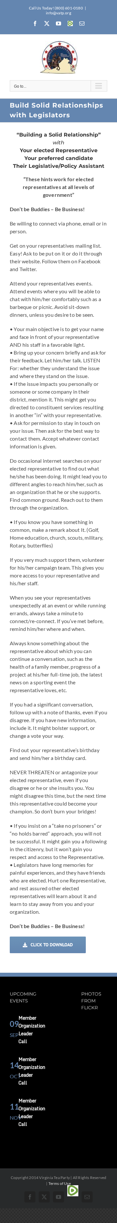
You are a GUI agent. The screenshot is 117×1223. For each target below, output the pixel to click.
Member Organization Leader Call (32, 1029)
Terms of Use (59, 1183)
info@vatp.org (58, 12)
